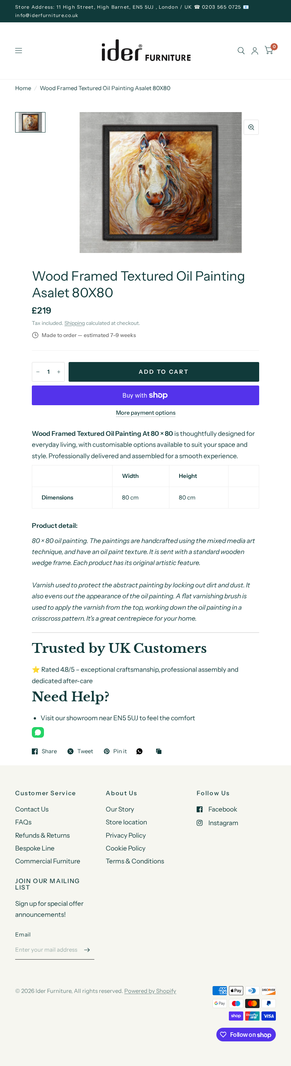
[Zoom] (251, 127)
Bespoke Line (35, 848)
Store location (126, 822)
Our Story (120, 809)
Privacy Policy (126, 835)
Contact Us (31, 809)
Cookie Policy (126, 848)
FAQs (23, 822)
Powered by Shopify (150, 990)
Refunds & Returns (42, 835)
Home (23, 88)
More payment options (145, 413)
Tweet (85, 751)
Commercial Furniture (47, 861)
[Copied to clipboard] (161, 751)
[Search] (241, 50)
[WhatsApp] (38, 732)
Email (23, 934)
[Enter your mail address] (86, 950)
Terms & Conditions (135, 861)
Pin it (120, 751)
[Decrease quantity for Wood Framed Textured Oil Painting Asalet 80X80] (38, 371)
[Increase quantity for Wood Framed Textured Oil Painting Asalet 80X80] (58, 371)
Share (49, 751)
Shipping (74, 323)
